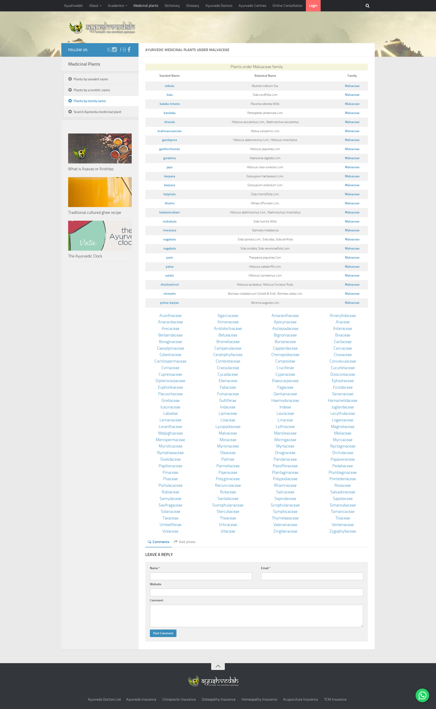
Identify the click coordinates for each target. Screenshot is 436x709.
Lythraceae (285, 426)
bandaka (170, 113)
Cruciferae (285, 367)
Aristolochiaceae (228, 328)
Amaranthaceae (285, 315)
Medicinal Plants (84, 64)
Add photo (187, 542)
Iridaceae (227, 407)
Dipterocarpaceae (170, 380)
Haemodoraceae (285, 400)
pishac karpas (169, 303)
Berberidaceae (170, 335)
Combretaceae (228, 361)
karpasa (169, 176)
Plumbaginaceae (343, 472)
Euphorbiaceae (170, 387)
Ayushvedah (73, 5)
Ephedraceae (343, 380)
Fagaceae (285, 387)
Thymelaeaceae (285, 518)
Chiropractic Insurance (179, 699)
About (93, 5)
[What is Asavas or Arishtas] (100, 148)
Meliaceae (342, 433)
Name (155, 568)
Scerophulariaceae (227, 505)
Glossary (192, 5)
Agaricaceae (228, 315)
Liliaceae (227, 419)
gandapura (169, 140)
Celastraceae (170, 354)
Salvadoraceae (342, 491)
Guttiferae (227, 400)
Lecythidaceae (342, 413)
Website (155, 584)
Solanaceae (170, 511)
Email (266, 568)
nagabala (169, 239)
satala (169, 275)
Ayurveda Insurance (141, 699)
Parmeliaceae (228, 465)
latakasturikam (169, 212)
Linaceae (285, 419)
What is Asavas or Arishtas (91, 168)
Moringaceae (285, 439)
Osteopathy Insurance (218, 699)
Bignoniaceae (285, 335)
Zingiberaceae (285, 531)
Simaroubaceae (343, 505)
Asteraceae (342, 328)
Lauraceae (285, 413)
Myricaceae (342, 439)
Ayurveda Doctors (219, 5)
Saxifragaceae (170, 505)
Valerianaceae (285, 524)
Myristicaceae (170, 446)
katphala (170, 194)
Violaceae (170, 531)
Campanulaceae (227, 348)
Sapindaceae (285, 498)
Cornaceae (170, 367)
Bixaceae (342, 335)
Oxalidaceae (170, 459)
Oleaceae (228, 452)
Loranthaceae (170, 426)
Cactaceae (343, 341)
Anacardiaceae (170, 321)
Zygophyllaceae (342, 531)
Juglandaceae (343, 407)
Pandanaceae (285, 459)
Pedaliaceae (342, 465)
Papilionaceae (170, 465)
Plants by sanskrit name (91, 79)
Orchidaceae (342, 452)
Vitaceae (228, 531)
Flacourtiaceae (170, 393)
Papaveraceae (343, 459)
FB (123, 49)
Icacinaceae (170, 407)
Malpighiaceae (170, 433)
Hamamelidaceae (342, 400)
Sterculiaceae (228, 511)
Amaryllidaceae (343, 315)
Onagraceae (285, 452)
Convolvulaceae (342, 361)
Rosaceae (342, 485)
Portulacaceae (171, 485)
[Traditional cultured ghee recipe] (100, 192)
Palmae (227, 459)
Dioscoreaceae (342, 374)
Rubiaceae (170, 491)
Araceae (343, 321)
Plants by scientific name (92, 90)
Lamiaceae (228, 413)
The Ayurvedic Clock (85, 256)
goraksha (169, 158)
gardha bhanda (169, 149)
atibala (169, 86)
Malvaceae (352, 86)
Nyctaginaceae (342, 446)
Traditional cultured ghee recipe (94, 212)
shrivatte (170, 294)
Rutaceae (228, 491)
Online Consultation (287, 5)
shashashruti (170, 285)
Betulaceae (227, 335)
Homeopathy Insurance (259, 699)
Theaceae (228, 518)
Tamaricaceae (342, 511)
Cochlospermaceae (170, 361)
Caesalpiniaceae (170, 348)
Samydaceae (170, 498)
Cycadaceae (228, 374)
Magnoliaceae (342, 426)
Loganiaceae (342, 419)
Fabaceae (228, 387)
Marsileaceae (285, 433)
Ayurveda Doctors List (104, 699)
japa (169, 167)
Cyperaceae (285, 374)
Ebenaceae (228, 380)
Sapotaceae (343, 498)
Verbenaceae (343, 524)
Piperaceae (227, 472)
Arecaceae (170, 328)
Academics (116, 5)
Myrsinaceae (228, 446)
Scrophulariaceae (285, 505)
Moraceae (228, 439)
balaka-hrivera (170, 104)
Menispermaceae (170, 439)
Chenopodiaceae (285, 354)
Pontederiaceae (342, 478)
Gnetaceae (170, 400)
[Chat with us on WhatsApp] (422, 695)
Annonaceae (228, 321)
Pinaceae (170, 472)
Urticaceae (228, 524)
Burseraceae (285, 341)
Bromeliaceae (228, 341)
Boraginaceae (170, 341)
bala (170, 95)
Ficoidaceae (343, 387)
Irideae (285, 407)
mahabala (169, 221)
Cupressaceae (170, 374)
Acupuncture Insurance (300, 699)
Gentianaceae (285, 393)
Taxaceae (170, 518)
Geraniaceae (342, 393)
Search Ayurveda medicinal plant (97, 112)
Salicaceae (285, 491)
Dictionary (172, 5)
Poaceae (170, 478)
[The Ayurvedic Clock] (100, 236)
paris (169, 257)
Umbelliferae (170, 524)
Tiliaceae (342, 518)
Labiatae (170, 413)
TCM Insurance (335, 699)
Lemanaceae (170, 419)
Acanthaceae (170, 315)
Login (313, 5)
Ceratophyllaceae (228, 354)
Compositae (285, 361)
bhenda (169, 122)
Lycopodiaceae (228, 426)
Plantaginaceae (285, 472)
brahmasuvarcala (169, 131)
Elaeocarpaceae (285, 380)
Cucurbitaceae (343, 367)
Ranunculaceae (228, 485)
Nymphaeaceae (170, 452)
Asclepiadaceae (285, 328)
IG (109, 49)
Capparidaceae (285, 348)
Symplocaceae (285, 511)
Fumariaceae (228, 393)
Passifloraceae (285, 465)
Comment (156, 600)
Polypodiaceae (285, 478)
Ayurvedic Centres (252, 5)
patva (169, 267)
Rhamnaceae (285, 485)
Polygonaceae (228, 478)
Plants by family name (90, 101)
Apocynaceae (285, 321)
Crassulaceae (228, 367)
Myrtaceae (285, 446)
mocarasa (169, 230)
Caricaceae (343, 348)
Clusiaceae (343, 354)
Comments (161, 542)
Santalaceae (228, 498)
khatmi (169, 203)
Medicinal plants (146, 5)
